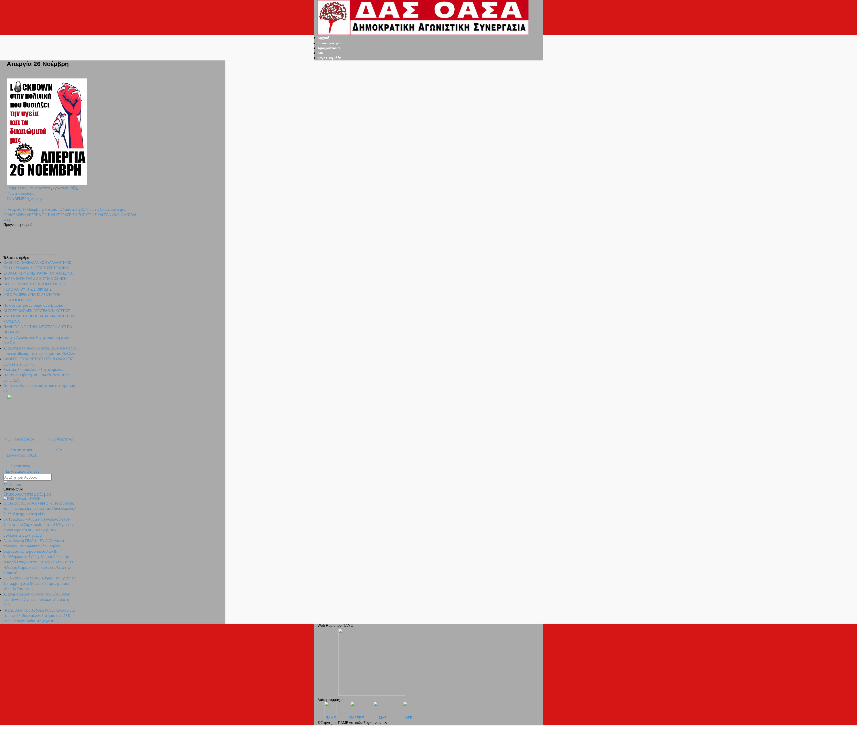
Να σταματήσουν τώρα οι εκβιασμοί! (34, 305)
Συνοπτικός (16, 465)
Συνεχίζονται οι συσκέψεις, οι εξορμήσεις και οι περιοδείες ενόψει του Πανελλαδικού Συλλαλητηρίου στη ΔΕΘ (40, 508)
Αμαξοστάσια (329, 48)
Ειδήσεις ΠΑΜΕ (28, 498)
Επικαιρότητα (329, 43)
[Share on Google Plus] (15, 204)
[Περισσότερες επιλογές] (26, 204)
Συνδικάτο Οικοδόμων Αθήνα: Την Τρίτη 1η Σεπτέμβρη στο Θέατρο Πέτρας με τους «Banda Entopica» (39, 583)
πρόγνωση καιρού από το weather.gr (37, 255)
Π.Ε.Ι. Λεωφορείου (19, 439)
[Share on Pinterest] (18, 204)
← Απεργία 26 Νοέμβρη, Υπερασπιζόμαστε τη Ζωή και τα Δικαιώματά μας (64, 209)
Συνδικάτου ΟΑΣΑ (20, 455)
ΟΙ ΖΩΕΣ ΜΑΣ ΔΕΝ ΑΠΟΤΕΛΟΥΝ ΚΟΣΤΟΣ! (36, 310)
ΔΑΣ (321, 53)
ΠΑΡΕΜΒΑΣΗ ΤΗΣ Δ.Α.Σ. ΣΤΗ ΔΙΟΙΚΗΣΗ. (35, 278)
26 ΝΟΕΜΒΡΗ (18, 198)
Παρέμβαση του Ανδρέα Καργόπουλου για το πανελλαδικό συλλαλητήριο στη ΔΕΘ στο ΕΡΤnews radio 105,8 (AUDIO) (39, 615)
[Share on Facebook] (11, 204)
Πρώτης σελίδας (20, 193)
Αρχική (323, 37)
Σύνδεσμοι (12, 484)
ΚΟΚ (58, 449)
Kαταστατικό (17, 449)
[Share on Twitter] (8, 204)
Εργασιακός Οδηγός (21, 471)
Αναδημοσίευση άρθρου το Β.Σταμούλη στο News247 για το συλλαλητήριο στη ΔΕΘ (36, 599)
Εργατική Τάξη (329, 58)
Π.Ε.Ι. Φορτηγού (61, 439)
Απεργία (38, 198)
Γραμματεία (17, 188)
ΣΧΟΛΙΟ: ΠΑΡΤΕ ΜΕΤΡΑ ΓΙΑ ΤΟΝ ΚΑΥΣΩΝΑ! (38, 273)
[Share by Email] (22, 204)
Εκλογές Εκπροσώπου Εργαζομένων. (33, 369)
